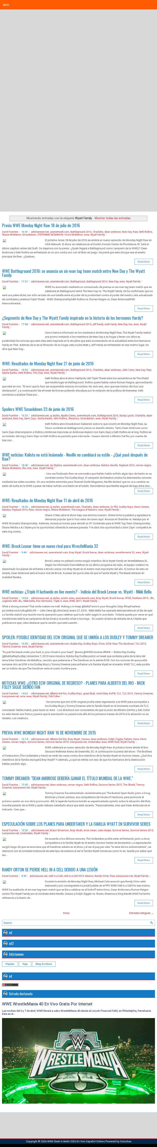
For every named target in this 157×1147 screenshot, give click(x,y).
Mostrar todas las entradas (112, 218)
